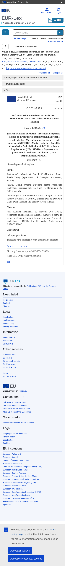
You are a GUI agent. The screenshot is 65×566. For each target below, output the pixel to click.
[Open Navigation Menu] (5, 32)
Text (8, 90)
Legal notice (8, 317)
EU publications (9, 367)
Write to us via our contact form (16, 409)
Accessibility (8, 323)
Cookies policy (9, 320)
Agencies (7, 505)
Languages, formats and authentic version (26, 77)
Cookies (6, 443)
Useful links (8, 344)
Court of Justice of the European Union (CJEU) (22, 467)
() (43, 128)
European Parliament (12, 454)
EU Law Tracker (9, 376)
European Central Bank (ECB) (15, 470)
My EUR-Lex (46, 12)
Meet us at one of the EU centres (17, 412)
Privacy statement (10, 326)
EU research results (11, 361)
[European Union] (9, 386)
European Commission (12, 463)
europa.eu (22, 391)
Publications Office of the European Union (20, 501)
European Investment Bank (14, 486)
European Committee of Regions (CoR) (19, 482)
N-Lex (5, 373)
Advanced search (55, 41)
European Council (10, 457)
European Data (9, 355)
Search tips (21, 38)
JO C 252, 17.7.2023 (18, 247)
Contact (6, 303)
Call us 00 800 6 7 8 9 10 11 (14, 402)
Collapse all (58, 73)
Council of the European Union (16, 460)
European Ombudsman (13, 489)
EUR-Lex (12, 18)
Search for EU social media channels (18, 423)
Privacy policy (9, 437)
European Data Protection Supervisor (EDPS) (22, 492)
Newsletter (7, 341)
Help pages (8, 300)
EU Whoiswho (9, 364)
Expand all (45, 73)
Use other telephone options (15, 405)
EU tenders (7, 358)
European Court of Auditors (14, 473)
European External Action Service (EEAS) (20, 476)
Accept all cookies (20, 550)
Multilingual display (15, 84)
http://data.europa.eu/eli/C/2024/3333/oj (21, 61)
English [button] (58, 12)
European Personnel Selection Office (18, 498)
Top (8, 261)
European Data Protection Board (16, 495)
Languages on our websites (15, 433)
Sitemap (6, 306)
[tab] (32, 77)
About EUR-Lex (9, 337)
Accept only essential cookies (26, 558)
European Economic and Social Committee (21, 479)
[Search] (60, 32)
